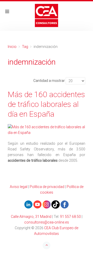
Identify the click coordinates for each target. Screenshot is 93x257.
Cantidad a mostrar (49, 81)
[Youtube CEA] (28, 204)
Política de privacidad (47, 187)
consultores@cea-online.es (46, 222)
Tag (25, 47)
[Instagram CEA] (46, 204)
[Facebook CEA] (64, 204)
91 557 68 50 (70, 217)
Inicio (12, 47)
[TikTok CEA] (55, 204)
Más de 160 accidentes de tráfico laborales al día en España (46, 104)
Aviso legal (18, 187)
